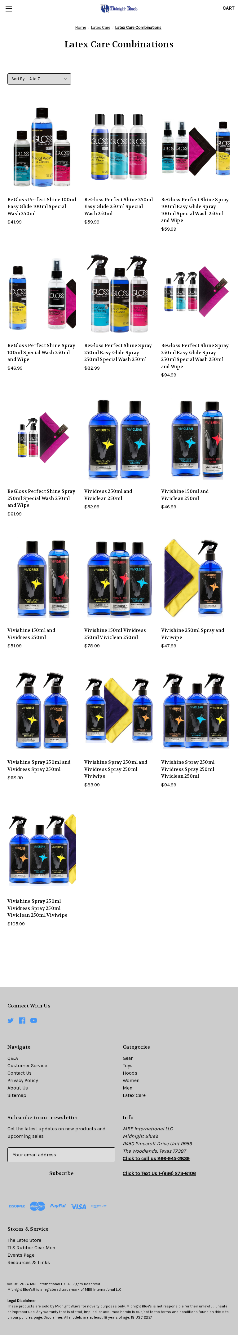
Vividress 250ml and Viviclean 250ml (108, 495)
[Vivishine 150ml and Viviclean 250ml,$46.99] (196, 438)
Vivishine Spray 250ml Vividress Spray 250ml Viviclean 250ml (187, 769)
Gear (128, 1058)
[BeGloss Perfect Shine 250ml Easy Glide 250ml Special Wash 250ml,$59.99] (119, 147)
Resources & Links (28, 1262)
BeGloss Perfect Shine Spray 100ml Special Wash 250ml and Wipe (41, 352)
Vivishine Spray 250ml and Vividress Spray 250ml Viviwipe (115, 769)
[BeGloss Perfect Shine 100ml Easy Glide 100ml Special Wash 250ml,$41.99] (42, 147)
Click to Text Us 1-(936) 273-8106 (159, 1173)
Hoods (130, 1073)
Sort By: (18, 78)
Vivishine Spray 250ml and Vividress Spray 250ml (38, 765)
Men (127, 1088)
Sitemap (16, 1095)
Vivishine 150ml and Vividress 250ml (31, 634)
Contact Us (19, 1073)
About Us (17, 1088)
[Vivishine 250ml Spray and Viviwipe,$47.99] (196, 577)
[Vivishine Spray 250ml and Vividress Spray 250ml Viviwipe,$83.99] (119, 709)
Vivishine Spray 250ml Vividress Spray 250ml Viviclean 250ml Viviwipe (37, 908)
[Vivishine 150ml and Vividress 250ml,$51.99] (42, 577)
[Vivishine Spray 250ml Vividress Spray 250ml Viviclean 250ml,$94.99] (196, 709)
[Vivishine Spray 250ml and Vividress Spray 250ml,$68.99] (42, 709)
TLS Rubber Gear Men (31, 1247)
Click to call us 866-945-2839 (156, 1158)
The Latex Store (24, 1240)
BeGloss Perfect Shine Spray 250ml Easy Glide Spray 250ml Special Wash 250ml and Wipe (195, 356)
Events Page (20, 1255)
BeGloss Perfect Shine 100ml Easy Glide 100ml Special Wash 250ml (41, 207)
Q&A (12, 1058)
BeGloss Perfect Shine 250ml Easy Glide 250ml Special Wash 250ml (118, 207)
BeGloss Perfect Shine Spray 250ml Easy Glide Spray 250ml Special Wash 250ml (118, 352)
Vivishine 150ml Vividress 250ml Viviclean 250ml (115, 634)
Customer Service (27, 1065)
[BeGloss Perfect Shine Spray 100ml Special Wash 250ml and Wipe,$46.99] (42, 293)
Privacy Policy (22, 1080)
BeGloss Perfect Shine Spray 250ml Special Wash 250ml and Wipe (41, 498)
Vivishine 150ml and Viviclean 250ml (185, 495)
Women (131, 1080)
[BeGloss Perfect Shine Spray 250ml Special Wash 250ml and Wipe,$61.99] (42, 438)
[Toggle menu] (8, 8)
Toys (127, 1065)
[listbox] (50, 79)
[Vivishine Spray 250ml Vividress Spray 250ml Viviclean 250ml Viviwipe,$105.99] (42, 848)
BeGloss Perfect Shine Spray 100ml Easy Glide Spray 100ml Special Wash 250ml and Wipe (195, 210)
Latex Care (134, 1095)
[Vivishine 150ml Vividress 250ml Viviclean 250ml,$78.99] (119, 577)
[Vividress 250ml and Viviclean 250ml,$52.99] (119, 438)
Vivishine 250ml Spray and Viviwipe (192, 634)
